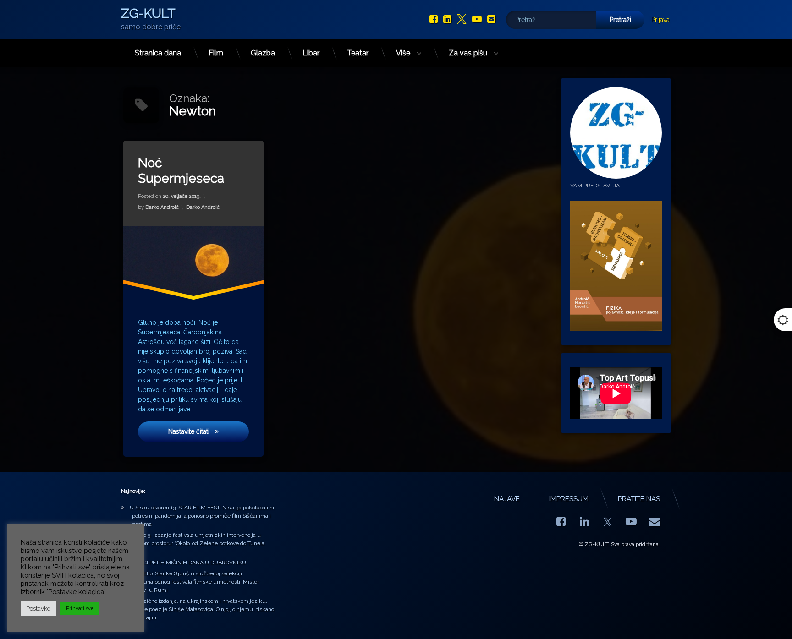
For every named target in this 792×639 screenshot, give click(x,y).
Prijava (660, 19)
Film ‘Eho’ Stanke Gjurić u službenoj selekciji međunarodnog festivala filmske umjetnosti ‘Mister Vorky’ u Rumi (194, 581)
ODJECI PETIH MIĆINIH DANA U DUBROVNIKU (188, 562)
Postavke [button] (38, 608)
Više (403, 53)
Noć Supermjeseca (181, 170)
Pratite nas (639, 499)
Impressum (568, 499)
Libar (310, 53)
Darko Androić (162, 207)
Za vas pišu (468, 53)
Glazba (263, 53)
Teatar (357, 53)
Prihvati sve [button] (80, 609)
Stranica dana (158, 53)
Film (216, 53)
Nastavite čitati (208, 431)
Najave (507, 499)
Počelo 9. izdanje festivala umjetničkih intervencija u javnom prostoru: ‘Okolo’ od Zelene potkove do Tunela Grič (197, 543)
